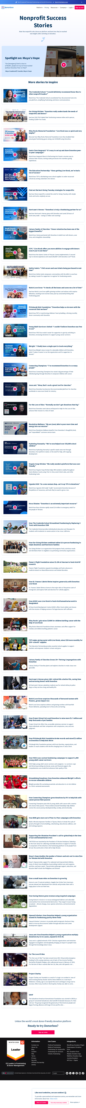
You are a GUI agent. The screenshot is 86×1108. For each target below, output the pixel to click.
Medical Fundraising (54, 1047)
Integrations (71, 1041)
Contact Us (35, 1045)
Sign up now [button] (79, 7)
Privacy (33, 1058)
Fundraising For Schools (55, 1051)
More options (74, 1102)
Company (63, 7)
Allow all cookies (41, 1102)
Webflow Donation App (74, 1056)
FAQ (32, 1054)
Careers (33, 1051)
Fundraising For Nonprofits (56, 1049)
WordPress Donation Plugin (75, 1045)
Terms (33, 1056)
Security (34, 1060)
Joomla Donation (72, 1058)
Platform (39, 7)
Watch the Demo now (61, 2)
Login (70, 7)
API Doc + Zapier (72, 1060)
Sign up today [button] (43, 1032)
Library (33, 1064)
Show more (53, 1099)
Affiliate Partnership (37, 1062)
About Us (34, 1047)
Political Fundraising (54, 1045)
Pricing (47, 7)
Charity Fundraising (54, 1054)
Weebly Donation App (74, 1054)
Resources (54, 7)
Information (35, 1041)
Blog (32, 1049)
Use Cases (52, 1041)
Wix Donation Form (73, 1051)
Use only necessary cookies (59, 1102)
